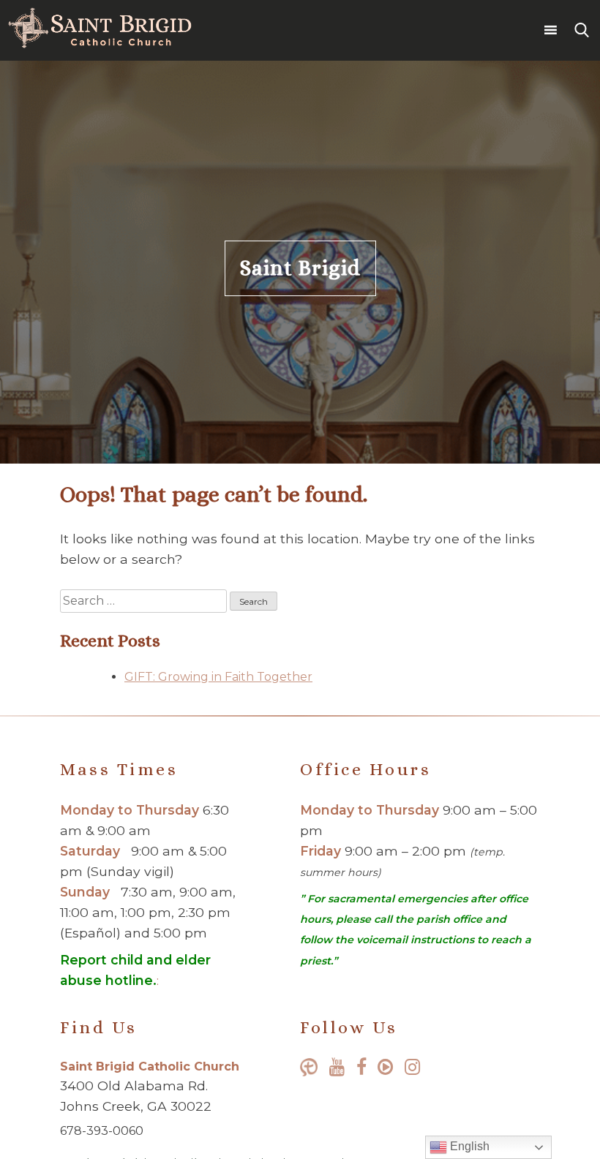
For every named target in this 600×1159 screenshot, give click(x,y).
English (468, 1146)
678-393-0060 (101, 1131)
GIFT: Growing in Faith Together (218, 677)
